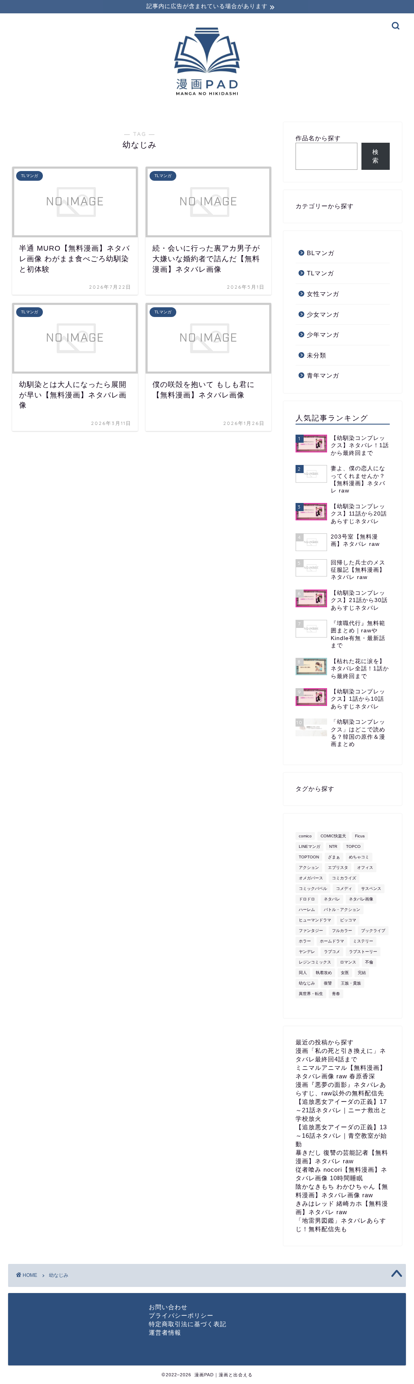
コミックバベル (313, 888)
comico (305, 836)
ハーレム (307, 909)
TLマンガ (320, 273)
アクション (309, 867)
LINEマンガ (309, 846)
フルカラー (342, 930)
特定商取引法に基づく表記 (187, 1324)
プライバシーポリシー (181, 1315)
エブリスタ (338, 867)
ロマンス (348, 962)
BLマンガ (320, 252)
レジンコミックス (315, 962)
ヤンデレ (307, 951)
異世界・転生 (311, 993)
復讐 (328, 983)
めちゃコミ (359, 857)
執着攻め (324, 972)
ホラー (305, 941)
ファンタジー (311, 930)
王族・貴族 (351, 983)
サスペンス (371, 888)
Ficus (360, 836)
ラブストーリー (363, 951)
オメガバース (311, 878)
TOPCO (353, 846)
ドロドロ (307, 899)
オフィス (365, 867)
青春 (336, 993)
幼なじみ (307, 983)
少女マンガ (323, 314)
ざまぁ (334, 857)
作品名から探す (318, 138)
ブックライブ (373, 930)
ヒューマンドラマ (315, 920)
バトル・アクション (342, 909)
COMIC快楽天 (333, 836)
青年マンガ (323, 375)
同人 (303, 972)
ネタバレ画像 (361, 899)
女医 (345, 972)
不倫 (369, 962)
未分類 (316, 355)
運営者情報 (165, 1332)
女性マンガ (323, 293)
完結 (362, 972)
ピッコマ (348, 920)
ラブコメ (332, 951)
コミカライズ (344, 878)
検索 (375, 156)
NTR (333, 846)
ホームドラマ (332, 941)
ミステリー (363, 941)
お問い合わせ (168, 1307)
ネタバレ (332, 899)
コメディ (344, 888)
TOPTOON (309, 857)
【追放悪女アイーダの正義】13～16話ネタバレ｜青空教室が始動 (341, 1135)
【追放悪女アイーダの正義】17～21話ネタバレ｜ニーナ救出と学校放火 (341, 1110)
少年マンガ (323, 334)
